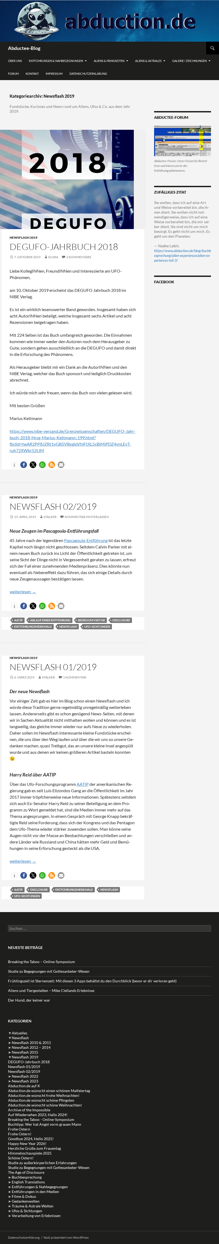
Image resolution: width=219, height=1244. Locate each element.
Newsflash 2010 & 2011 (31, 1042)
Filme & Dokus (24, 1196)
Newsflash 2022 (25, 1076)
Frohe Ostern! (20, 1134)
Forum (13, 73)
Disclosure (121, 620)
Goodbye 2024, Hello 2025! (31, 1138)
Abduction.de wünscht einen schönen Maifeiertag (49, 1090)
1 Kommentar (74, 677)
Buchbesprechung (27, 1177)
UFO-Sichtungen (97, 626)
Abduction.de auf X (24, 1086)
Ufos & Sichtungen (27, 1210)
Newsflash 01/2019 (53, 666)
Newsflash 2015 (25, 1052)
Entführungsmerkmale (33, 626)
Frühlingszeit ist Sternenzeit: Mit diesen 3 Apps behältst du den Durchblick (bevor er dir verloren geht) (92, 981)
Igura (53, 257)
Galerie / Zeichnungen (189, 60)
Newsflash (68, 626)
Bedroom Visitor (91, 620)
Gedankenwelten (26, 1201)
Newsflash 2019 (23, 238)
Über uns (15, 60)
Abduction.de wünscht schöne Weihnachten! (45, 1105)
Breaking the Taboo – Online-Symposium (41, 961)
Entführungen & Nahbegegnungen (56, 60)
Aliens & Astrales (148, 60)
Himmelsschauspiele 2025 (30, 1153)
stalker (50, 517)
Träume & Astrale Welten (32, 1206)
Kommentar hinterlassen (87, 517)
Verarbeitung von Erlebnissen (36, 1215)
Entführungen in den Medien (35, 1191)
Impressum (54, 73)
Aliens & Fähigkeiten (109, 60)
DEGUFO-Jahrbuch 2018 (64, 246)
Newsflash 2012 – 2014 (31, 1047)
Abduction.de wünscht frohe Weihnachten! (44, 1095)
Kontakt (32, 73)
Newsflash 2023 (25, 1081)
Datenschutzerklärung (88, 73)
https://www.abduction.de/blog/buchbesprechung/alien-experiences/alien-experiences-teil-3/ (182, 255)
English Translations (28, 1182)
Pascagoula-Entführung (86, 540)
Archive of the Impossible (29, 1110)
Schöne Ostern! (21, 1158)
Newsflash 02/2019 (53, 506)
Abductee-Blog (24, 48)
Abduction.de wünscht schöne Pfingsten (41, 1100)
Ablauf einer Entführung (50, 620)
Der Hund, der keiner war (29, 1000)
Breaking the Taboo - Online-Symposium (41, 1119)
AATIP (18, 620)
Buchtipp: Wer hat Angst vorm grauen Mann (44, 1124)
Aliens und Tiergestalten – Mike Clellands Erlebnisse (51, 990)
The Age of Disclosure (26, 1172)
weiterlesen (23, 591)
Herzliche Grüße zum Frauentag (34, 1148)
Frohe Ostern (19, 1129)
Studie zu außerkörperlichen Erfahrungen (42, 1162)
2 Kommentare (78, 257)
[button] (14, 464)
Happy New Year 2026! (27, 1143)
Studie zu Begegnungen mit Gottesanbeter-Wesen (48, 971)
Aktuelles (19, 1033)
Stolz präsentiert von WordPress (66, 1237)
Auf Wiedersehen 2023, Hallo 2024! (38, 1114)
